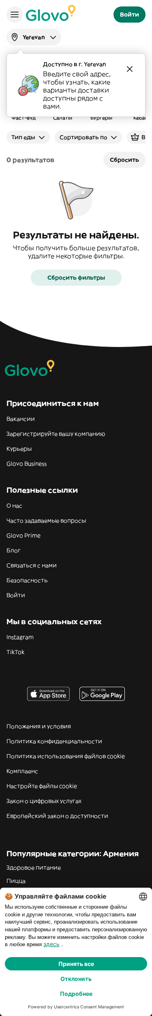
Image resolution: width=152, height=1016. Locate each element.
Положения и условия (38, 726)
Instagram (20, 637)
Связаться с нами (31, 565)
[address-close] (130, 69)
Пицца (16, 880)
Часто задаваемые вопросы (46, 520)
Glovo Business (26, 463)
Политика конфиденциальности (54, 741)
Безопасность (27, 580)
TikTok (15, 652)
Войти (15, 595)
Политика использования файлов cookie (65, 756)
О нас (14, 505)
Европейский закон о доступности (57, 815)
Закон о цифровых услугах (43, 801)
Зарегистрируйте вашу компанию (55, 433)
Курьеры (19, 448)
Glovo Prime (23, 535)
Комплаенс (22, 771)
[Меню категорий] (14, 14)
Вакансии (20, 418)
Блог (13, 550)
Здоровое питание (33, 867)
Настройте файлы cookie (41, 786)
